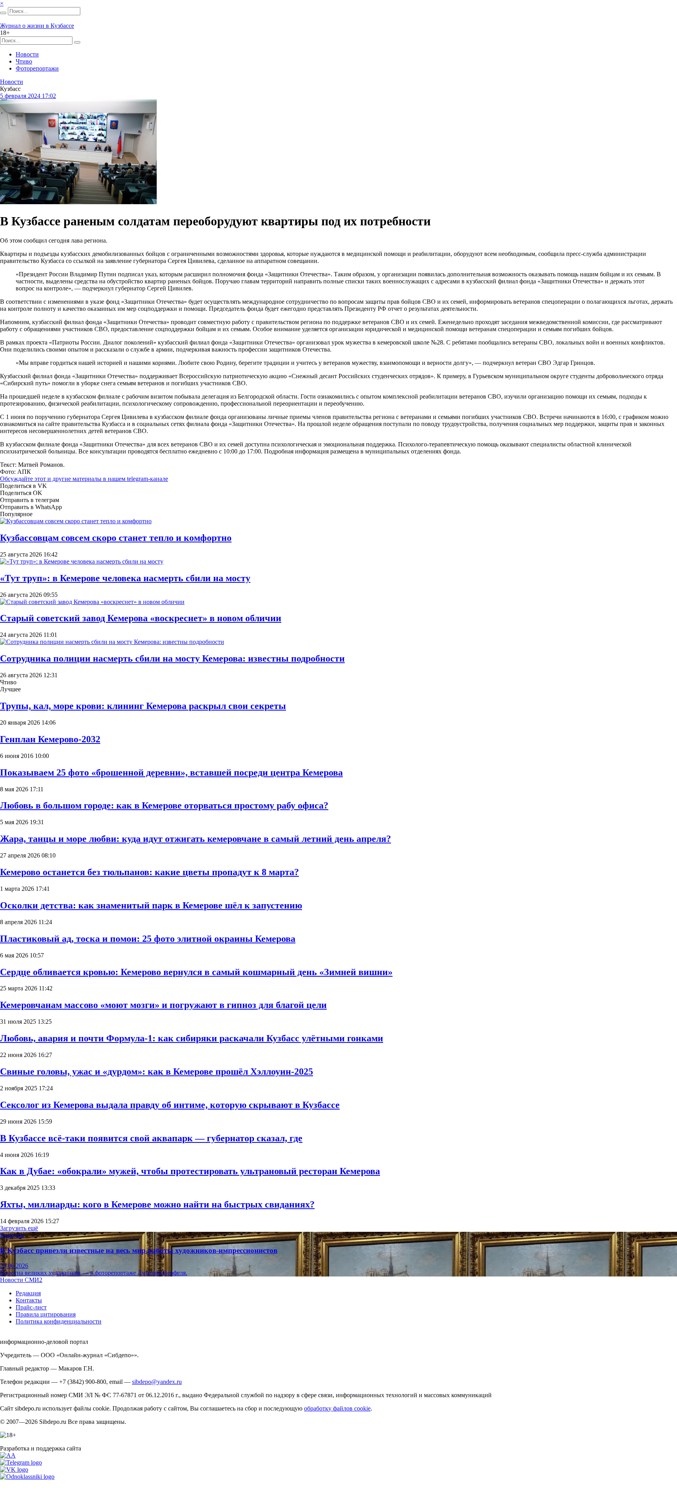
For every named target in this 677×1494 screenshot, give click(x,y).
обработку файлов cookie (337, 1408)
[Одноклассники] (27, 1476)
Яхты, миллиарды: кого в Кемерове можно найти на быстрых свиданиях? (157, 1204)
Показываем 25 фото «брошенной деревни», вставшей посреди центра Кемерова (171, 772)
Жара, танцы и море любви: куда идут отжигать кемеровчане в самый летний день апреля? (195, 839)
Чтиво (24, 61)
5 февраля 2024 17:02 (28, 95)
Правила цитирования (46, 1314)
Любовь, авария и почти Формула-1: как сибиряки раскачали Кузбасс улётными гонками (191, 1038)
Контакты (29, 1300)
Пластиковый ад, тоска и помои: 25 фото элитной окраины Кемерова (147, 939)
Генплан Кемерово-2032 (50, 739)
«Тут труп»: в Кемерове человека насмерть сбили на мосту (125, 578)
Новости (27, 54)
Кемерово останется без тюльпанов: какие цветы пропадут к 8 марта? (149, 872)
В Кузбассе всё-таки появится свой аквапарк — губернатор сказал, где (151, 1138)
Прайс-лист (31, 1307)
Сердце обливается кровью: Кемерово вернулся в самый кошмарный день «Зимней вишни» (196, 972)
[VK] (14, 1469)
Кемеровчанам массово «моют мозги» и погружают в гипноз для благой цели (163, 1005)
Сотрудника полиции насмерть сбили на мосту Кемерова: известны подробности (172, 658)
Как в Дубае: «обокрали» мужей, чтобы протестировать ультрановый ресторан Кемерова (190, 1171)
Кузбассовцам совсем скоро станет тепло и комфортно (116, 538)
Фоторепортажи (37, 68)
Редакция (28, 1293)
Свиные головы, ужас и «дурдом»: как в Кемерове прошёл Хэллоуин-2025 (156, 1071)
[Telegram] (21, 1462)
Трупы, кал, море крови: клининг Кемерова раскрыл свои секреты (143, 706)
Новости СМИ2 (21, 1279)
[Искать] (3, 13)
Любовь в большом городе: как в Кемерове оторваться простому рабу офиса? (164, 805)
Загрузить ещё (19, 1228)
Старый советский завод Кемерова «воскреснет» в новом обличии (140, 618)
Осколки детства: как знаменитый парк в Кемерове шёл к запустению (151, 905)
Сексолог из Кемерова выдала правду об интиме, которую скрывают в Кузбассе (170, 1105)
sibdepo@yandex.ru (157, 1381)
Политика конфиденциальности (58, 1321)
